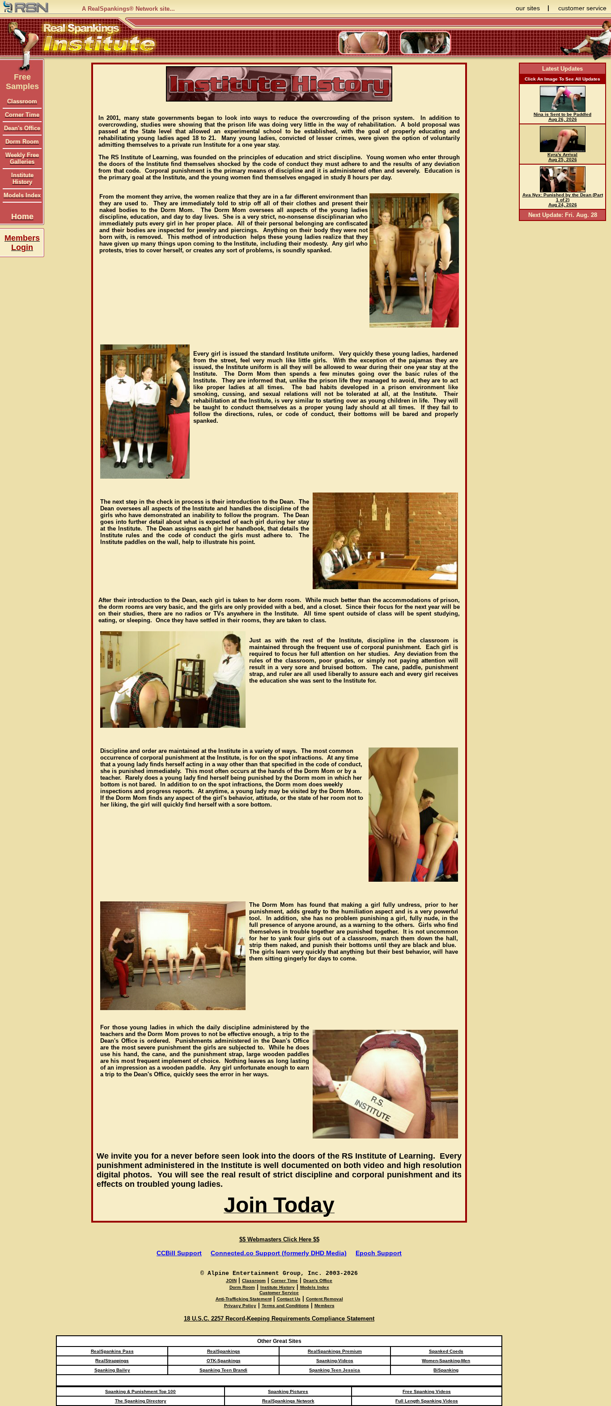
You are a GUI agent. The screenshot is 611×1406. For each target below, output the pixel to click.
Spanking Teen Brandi (223, 1370)
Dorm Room (242, 1287)
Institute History (277, 1287)
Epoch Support (379, 1253)
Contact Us (289, 1298)
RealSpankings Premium (335, 1351)
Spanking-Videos (334, 1360)
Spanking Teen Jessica (334, 1370)
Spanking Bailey (112, 1370)
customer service (582, 8)
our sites (528, 8)
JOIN (231, 1280)
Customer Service (279, 1292)
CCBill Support (179, 1253)
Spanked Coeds (446, 1351)
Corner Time (284, 1280)
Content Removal (324, 1298)
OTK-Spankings (224, 1360)
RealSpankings (223, 1351)
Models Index (314, 1287)
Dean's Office (317, 1280)
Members (324, 1305)
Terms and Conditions (285, 1305)
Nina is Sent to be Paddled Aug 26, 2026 (562, 117)
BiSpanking (445, 1370)
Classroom (254, 1280)
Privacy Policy (240, 1305)
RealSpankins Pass (112, 1351)
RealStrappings (112, 1360)
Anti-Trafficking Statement (244, 1298)
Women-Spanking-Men (446, 1360)
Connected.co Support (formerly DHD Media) (279, 1253)
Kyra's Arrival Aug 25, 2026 (562, 157)
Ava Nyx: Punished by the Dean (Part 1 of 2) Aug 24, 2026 (562, 199)
